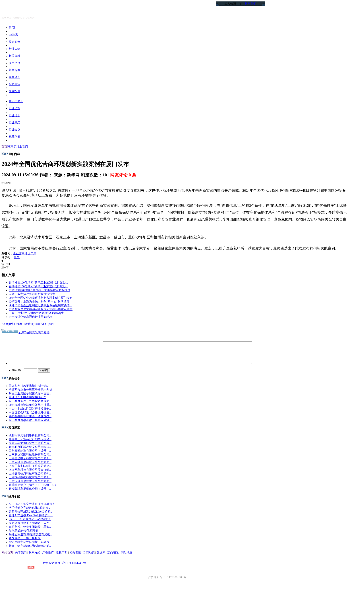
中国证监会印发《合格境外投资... (30, 412)
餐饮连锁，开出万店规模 (25, 538)
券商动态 (89, 552)
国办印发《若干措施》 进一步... (29, 385)
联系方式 (34, 552)
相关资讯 (75, 552)
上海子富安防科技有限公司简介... (30, 465)
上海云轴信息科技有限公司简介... (30, 462)
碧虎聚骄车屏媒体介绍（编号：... (30, 488)
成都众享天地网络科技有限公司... (30, 435)
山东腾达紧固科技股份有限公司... (30, 454)
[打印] (36, 324)
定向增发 (113, 552)
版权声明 (61, 552)
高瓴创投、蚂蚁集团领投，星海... (30, 526)
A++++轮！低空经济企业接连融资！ (32, 503)
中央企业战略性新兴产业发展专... (30, 408)
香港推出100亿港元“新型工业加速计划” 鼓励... (38, 282)
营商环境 (24, 253)
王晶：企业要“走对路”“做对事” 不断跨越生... (37, 313)
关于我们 (21, 552)
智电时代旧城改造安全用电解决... (30, 446)
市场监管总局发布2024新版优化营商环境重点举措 (40, 309)
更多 (17, 257)
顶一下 (5, 264)
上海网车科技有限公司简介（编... (30, 469)
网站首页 (7, 552)
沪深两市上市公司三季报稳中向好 (30, 389)
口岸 (33, 253)
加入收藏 (230, 3)
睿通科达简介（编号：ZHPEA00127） (33, 484)
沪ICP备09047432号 (74, 563)
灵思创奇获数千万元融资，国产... (30, 523)
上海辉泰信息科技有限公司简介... (30, 473)
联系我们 (250, 3)
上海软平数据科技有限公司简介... (30, 477)
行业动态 (22, 146)
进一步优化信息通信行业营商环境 (30, 316)
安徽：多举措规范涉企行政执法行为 (32, 294)
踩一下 (5, 267)
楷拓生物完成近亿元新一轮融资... (30, 542)
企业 (16, 253)
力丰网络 (22, 566)
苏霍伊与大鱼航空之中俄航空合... (30, 443)
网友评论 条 (123, 174)
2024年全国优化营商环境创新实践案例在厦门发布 (40, 297)
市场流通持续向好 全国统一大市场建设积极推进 (39, 290)
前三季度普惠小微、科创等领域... (30, 420)
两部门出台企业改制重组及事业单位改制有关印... (40, 305)
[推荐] (19, 324)
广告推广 (48, 552)
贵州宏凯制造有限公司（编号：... (30, 450)
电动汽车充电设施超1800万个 (27, 397)
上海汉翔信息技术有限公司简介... (30, 481)
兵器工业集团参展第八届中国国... (30, 393)
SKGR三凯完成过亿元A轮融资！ (30, 519)
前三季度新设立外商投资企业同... (30, 401)
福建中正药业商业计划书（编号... (30, 439)
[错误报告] (8, 324)
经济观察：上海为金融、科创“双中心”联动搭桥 (39, 301)
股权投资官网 (51, 563)
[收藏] (28, 324)
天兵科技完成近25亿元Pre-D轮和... (31, 511)
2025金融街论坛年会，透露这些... (30, 416)
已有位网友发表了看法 (33, 332)
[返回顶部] (47, 324)
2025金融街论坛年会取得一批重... (30, 404)
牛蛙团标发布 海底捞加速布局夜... (30, 534)
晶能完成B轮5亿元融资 (23, 530)
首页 (4, 146)
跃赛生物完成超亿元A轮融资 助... (30, 545)
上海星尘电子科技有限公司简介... (30, 458)
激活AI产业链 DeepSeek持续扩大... (31, 515)
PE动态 (11, 146)
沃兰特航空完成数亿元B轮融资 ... (30, 507)
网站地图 (126, 552)
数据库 (101, 552)
